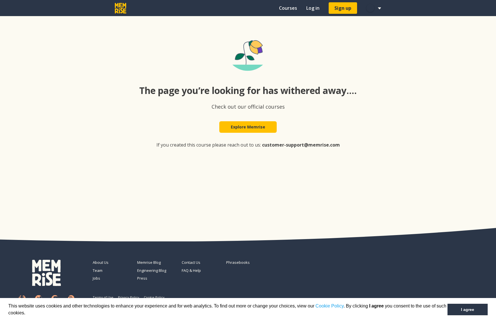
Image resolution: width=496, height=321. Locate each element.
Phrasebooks (238, 262)
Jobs (96, 278)
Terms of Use (103, 297)
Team (97, 270)
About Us (100, 262)
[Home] (120, 8)
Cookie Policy (329, 305)
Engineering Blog (151, 270)
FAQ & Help (191, 270)
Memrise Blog (149, 262)
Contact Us (191, 262)
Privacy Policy (128, 297)
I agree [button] (467, 309)
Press (142, 278)
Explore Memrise (248, 127)
